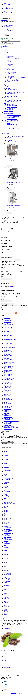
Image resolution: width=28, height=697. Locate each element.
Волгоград (6, 482)
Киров (5, 507)
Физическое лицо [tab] (8, 629)
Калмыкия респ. (8, 348)
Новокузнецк (7, 535)
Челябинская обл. (8, 422)
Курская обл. (7, 364)
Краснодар (6, 510)
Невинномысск (7, 527)
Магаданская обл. (8, 368)
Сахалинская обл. (8, 399)
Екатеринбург (7, 490)
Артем (5, 458)
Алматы (6, 454)
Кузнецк (6, 513)
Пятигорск (6, 558)
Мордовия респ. (8, 371)
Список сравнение (5, 45)
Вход (8, 29)
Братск (5, 474)
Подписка (17, 260)
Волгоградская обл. (9, 334)
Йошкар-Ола (7, 496)
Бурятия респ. (7, 331)
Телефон (20, 294)
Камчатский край (8, 351)
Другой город (4, 20)
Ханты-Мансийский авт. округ (11, 421)
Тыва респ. (6, 413)
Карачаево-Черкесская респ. (11, 352)
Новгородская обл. (8, 379)
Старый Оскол (7, 579)
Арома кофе (13, 693)
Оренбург (6, 547)
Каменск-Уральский (9, 502)
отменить (3, 278)
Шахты (5, 609)
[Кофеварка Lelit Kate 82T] (13, 156)
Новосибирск (7, 538)
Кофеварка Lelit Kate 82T (13, 158)
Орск (5, 549)
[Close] (1, 307)
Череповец (6, 606)
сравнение (12, 286)
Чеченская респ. (8, 423)
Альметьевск (7, 455)
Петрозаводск (7, 553)
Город (20, 271)
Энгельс (6, 610)
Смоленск (6, 575)
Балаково (6, 463)
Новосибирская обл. (9, 380)
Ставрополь (7, 578)
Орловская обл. (7, 385)
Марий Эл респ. (8, 370)
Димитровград (7, 488)
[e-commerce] (7, 40)
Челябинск (6, 605)
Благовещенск (7, 470)
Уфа (5, 601)
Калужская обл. (7, 350)
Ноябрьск (6, 541)
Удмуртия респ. (7, 415)
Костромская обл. (8, 359)
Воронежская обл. (8, 336)
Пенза (5, 550)
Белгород (6, 466)
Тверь (5, 589)
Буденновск (7, 476)
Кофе (5, 3)
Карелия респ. (7, 354)
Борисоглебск (7, 472)
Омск (5, 545)
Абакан (5, 451)
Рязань (5, 563)
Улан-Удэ (6, 597)
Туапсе (5, 593)
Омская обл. (7, 382)
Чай (5, 9)
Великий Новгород (8, 478)
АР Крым (6, 323)
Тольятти (6, 590)
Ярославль (6, 614)
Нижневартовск (8, 530)
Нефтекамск (7, 529)
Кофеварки (9, 137)
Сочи (5, 577)
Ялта (5, 613)
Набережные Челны (9, 525)
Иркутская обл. (7, 344)
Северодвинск (7, 573)
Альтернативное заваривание (8, 13)
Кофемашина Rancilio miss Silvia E (15, 182)
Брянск (5, 475)
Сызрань (6, 583)
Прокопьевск (7, 555)
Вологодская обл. (8, 335)
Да (1, 277)
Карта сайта (7, 667)
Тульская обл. (7, 411)
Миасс (5, 519)
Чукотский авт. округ (9, 426)
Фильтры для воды (8, 8)
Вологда (6, 484)
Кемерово (6, 505)
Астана (5, 460)
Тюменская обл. (8, 414)
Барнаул (6, 464)
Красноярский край (9, 362)
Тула (5, 594)
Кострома (6, 509)
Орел (5, 546)
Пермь (5, 551)
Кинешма (6, 506)
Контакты (6, 668)
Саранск (6, 569)
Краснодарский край (9, 360)
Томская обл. (7, 410)
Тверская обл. (7, 409)
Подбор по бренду (8, 666)
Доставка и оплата (8, 659)
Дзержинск (6, 487)
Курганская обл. (8, 363)
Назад (2, 226)
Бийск (5, 468)
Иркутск (6, 495)
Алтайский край (8, 320)
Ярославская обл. (8, 429)
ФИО (2, 265)
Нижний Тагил (7, 534)
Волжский (6, 483)
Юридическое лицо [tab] (8, 628)
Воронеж (6, 486)
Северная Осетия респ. (9, 402)
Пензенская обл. (8, 386)
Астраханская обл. (8, 326)
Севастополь (7, 571)
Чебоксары (6, 603)
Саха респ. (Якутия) (9, 398)
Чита (5, 608)
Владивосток (7, 479)
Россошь (6, 559)
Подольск (6, 554)
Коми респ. (6, 358)
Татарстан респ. (8, 407)
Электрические (13, 141)
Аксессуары (7, 1)
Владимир (6, 480)
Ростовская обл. (8, 391)
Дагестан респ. (7, 338)
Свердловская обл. (8, 401)
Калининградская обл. (9, 347)
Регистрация (10, 30)
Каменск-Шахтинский (9, 503)
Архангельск (7, 459)
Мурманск (6, 522)
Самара (5, 566)
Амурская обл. (7, 322)
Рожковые (12, 139)
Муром (5, 523)
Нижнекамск (7, 531)
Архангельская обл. (9, 324)
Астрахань (6, 462)
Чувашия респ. (7, 425)
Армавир (6, 456)
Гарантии (6, 660)
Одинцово (6, 542)
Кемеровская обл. (8, 355)
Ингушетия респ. (8, 343)
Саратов (6, 570)
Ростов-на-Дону (8, 561)
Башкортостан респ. (9, 327)
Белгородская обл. (8, 328)
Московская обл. (8, 374)
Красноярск (7, 511)
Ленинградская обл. (9, 366)
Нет (2, 275)
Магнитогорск (7, 518)
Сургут (5, 582)
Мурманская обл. (8, 375)
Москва (5, 372)
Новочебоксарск (8, 539)
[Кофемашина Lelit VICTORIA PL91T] (12, 203)
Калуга (5, 500)
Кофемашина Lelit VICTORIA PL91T (16, 205)
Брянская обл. (7, 330)
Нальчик (6, 526)
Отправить (9, 301)
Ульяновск (6, 598)
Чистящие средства (8, 11)
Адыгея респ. (7, 318)
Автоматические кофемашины (17, 136)
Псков (5, 557)
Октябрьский (7, 543)
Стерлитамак (7, 581)
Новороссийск (7, 537)
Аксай (5, 452)
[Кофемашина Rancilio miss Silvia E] (13, 181)
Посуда (5, 7)
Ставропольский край (9, 405)
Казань (5, 498)
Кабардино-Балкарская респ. (11, 346)
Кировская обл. (7, 356)
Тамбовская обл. (8, 406)
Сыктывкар (6, 585)
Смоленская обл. (8, 403)
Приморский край (8, 389)
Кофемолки (6, 5)
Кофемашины (7, 4)
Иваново (6, 492)
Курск (5, 515)
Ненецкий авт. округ (9, 376)
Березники (6, 467)
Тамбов (5, 587)
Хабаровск (6, 602)
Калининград (7, 499)
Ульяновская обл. (8, 417)
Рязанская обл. (7, 393)
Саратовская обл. (8, 397)
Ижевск (6, 494)
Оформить (9, 278)
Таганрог (6, 586)
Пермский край (7, 387)
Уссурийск (6, 599)
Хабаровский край (8, 418)
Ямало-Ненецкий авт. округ (11, 427)
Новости (6, 670)
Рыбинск (6, 562)
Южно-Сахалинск (8, 612)
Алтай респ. (7, 319)
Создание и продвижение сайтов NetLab (8, 653)
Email (2, 271)
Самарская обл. (7, 394)
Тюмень (6, 595)
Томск (5, 591)
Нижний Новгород (8, 533)
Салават (6, 565)
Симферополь (7, 574)
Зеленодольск (7, 491)
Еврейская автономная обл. (11, 339)
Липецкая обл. (7, 367)
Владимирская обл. (8, 332)
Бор (4, 471)
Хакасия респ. (7, 419)
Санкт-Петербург (8, 395)
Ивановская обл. (8, 342)
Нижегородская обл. (9, 378)
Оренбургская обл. (8, 383)
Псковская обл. (7, 390)
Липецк (6, 517)
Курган (5, 514)
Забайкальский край (9, 340)
